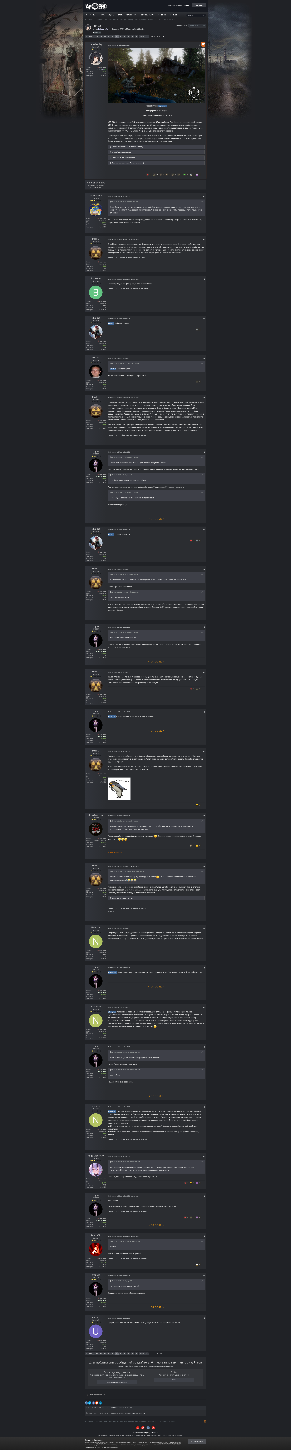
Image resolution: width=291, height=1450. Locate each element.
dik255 (95, 357)
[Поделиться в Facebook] (93, 1403)
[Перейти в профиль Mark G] (96, 253)
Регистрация (199, 5)
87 (132, 36)
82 (112, 36)
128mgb (130, 201)
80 (104, 36)
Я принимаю (198, 1441)
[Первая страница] (86, 36)
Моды (93, 15)
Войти (174, 1380)
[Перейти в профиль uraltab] (96, 1331)
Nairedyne (96, 1006)
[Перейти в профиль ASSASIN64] (96, 209)
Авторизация (182, 26)
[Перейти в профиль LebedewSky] (88, 27)
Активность (131, 15)
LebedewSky (95, 44)
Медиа (111, 15)
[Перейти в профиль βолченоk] (96, 292)
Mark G (95, 238)
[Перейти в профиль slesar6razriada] (96, 829)
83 (116, 36)
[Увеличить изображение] (156, 75)
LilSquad (95, 318)
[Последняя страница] (147, 36)
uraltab (95, 1317)
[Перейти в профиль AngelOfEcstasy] (96, 1170)
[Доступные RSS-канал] (205, 1421)
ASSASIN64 (96, 195)
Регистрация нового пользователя (117, 1382)
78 (97, 36)
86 (128, 36)
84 (120, 36)
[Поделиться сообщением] (198, 45)
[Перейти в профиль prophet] (96, 465)
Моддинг (162, 15)
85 (124, 36)
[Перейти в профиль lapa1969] (96, 1249)
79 (101, 36)
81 (108, 36)
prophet (96, 451)
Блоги (120, 15)
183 (204, 25)
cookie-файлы (101, 1442)
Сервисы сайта (147, 15)
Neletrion (95, 927)
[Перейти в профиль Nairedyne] (96, 1020)
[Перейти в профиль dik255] (96, 371)
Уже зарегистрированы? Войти (178, 5)
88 (136, 36)
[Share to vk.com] (86, 1403)
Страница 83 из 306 (157, 36)
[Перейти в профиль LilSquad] (96, 332)
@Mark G (111, 716)
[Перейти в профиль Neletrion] (96, 941)
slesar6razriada (95, 815)
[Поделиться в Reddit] (96, 1403)
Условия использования (109, 1447)
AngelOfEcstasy (96, 1155)
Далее (142, 36)
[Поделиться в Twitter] (89, 1403)
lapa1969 (95, 1235)
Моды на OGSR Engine (135, 29)
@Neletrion (112, 972)
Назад (91, 36)
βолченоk (95, 278)
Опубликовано (119, 45)
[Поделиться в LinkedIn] (100, 1403)
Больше (174, 15)
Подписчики (194, 26)
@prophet (162, 106)
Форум (102, 15)
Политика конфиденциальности (145, 1433)
